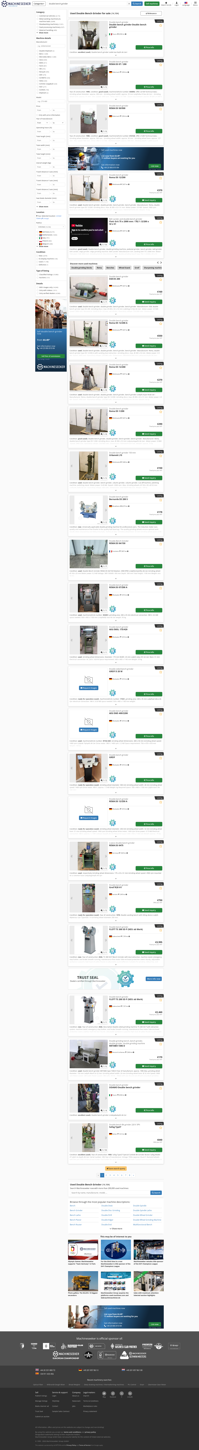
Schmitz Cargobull (48, 84)
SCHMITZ (44, 78)
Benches (110, 267)
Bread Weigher (74, 1384)
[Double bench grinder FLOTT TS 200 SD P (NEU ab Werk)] (89, 1010)
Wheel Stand (124, 267)
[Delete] (129, 3)
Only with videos (48, 290)
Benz (43, 54)
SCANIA (44, 90)
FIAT (42, 87)
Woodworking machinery (51, 24)
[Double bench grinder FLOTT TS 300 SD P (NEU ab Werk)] (89, 940)
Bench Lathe (75, 1215)
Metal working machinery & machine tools (49, 20)
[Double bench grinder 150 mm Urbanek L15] (89, 466)
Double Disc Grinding (110, 1210)
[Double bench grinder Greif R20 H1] (89, 898)
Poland (47, 241)
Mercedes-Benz (47, 57)
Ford (43, 66)
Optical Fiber (38, 1384)
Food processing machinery (51, 27)
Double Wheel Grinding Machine (147, 1220)
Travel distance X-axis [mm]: (47, 172)
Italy (46, 238)
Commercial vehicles (49, 16)
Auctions (44, 277)
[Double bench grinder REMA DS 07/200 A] (89, 598)
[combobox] (51, 227)
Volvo (43, 81)
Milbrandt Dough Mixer (56, 1384)
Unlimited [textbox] (44, 227)
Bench (72, 1205)
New (43, 256)
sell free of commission (51, 356)
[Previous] (71, 35)
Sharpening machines (153, 267)
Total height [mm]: (43, 154)
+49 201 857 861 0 (90, 1370)
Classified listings (48, 274)
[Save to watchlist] (160, 25)
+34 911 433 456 (47, 1374)
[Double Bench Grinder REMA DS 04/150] (89, 554)
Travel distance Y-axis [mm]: (47, 180)
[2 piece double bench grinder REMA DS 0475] (89, 856)
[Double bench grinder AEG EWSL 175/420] (89, 640)
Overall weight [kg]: (43, 163)
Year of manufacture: (44, 119)
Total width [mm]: (43, 145)
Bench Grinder (76, 1210)
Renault (44, 72)
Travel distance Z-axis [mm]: (47, 189)
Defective (43, 265)
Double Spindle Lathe (142, 1210)
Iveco (43, 60)
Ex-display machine (48, 259)
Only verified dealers (49, 293)
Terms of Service (85, 1445)
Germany (48, 232)
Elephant (43, 93)
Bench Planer (75, 1220)
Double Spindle (139, 1205)
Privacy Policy (71, 1445)
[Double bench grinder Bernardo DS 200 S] (89, 510)
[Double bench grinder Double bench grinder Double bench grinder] (89, 35)
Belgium (47, 244)
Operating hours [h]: (44, 127)
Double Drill (106, 1215)
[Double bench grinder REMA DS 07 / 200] (89, 75)
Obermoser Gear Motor (157, 1384)
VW (42, 69)
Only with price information (49, 115)
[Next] (106, 35)
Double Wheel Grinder (143, 1215)
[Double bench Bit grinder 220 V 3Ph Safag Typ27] (89, 1137)
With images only (48, 287)
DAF (42, 75)
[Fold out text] (116, 55)
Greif (137, 267)
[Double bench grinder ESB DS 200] (89, 289)
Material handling (48, 30)
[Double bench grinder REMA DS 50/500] (89, 119)
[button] (195, 3)
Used (43, 262)
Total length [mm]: (43, 136)
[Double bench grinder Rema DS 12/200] (89, 188)
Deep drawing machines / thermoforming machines (104, 1384)
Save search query (116, 1168)
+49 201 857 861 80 (134, 1370)
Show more (116, 1228)
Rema (99, 267)
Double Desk (107, 1205)
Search (138, 3)
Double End (106, 1224)
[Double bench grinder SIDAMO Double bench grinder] (89, 1098)
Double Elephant (46, 51)
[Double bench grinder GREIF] (89, 768)
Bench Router (76, 1224)
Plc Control (132, 1384)
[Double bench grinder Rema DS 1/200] (89, 421)
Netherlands (49, 235)
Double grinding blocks (82, 267)
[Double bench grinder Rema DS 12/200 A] (89, 333)
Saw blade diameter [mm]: (46, 198)
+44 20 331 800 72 (47, 1370)
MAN (43, 63)
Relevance (152, 13)
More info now (153, 979)
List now (154, 166)
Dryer (142, 1384)
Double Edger (107, 1220)
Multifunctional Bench (142, 1224)
